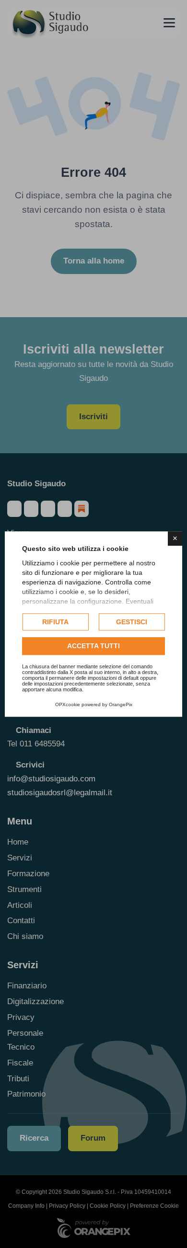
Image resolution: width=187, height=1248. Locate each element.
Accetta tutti (93, 646)
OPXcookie (67, 704)
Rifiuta (55, 622)
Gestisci (131, 622)
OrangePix (120, 704)
